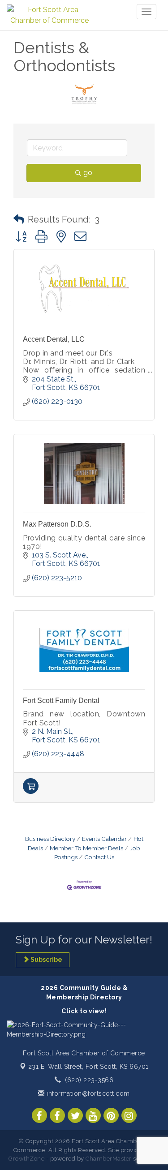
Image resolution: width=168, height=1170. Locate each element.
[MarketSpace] (31, 791)
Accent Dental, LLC (54, 339)
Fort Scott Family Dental (61, 700)
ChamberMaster (109, 1158)
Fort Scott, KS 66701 (88, 1066)
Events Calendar (104, 838)
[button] (18, 219)
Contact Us (99, 857)
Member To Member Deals (86, 848)
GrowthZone (26, 1158)
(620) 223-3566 (89, 1080)
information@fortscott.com (87, 1093)
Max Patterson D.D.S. (57, 524)
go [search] (87, 172)
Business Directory (50, 838)
